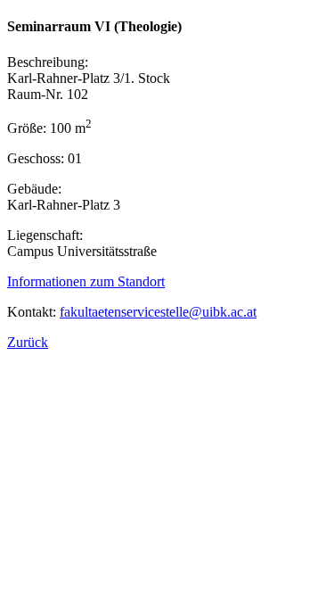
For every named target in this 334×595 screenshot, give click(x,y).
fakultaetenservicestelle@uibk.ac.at (158, 311)
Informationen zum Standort (86, 281)
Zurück (27, 342)
